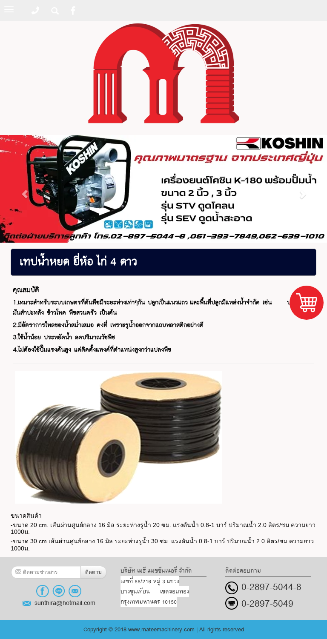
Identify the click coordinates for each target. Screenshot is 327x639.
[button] (24, 189)
